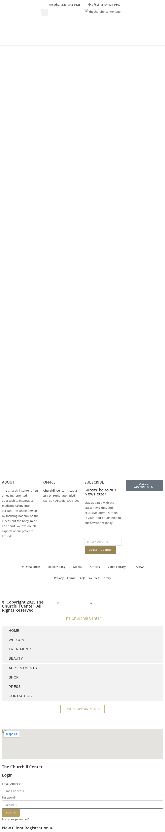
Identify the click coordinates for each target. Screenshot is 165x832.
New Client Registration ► (28, 828)
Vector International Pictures (75, 602)
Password (8, 797)
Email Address (11, 784)
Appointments (23, 668)
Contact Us (20, 696)
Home (14, 631)
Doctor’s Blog (56, 567)
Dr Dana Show (30, 567)
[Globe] (50, 590)
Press (15, 687)
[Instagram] (18, 590)
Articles (95, 567)
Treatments (21, 649)
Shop (14, 677)
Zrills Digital (99, 602)
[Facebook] (7, 590)
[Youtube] (29, 590)
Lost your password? (15, 819)
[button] (44, 12)
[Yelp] (40, 590)
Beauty (16, 658)
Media (77, 567)
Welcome (18, 640)
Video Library (117, 567)
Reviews (139, 567)
